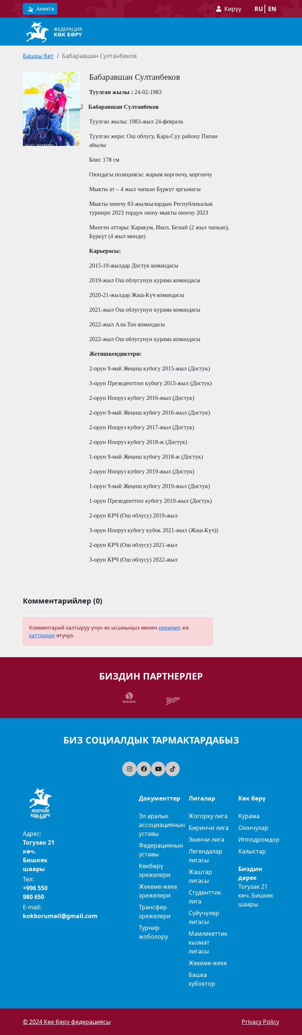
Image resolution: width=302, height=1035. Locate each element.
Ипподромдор (259, 839)
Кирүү (232, 9)
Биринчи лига (209, 828)
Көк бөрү (68, 34)
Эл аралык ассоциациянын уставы (162, 825)
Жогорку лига (208, 816)
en (272, 9)
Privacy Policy (260, 1022)
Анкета (44, 8)
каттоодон (42, 635)
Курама (249, 816)
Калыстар (252, 851)
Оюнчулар (253, 828)
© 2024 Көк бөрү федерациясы (66, 1022)
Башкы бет (38, 56)
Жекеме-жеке (208, 963)
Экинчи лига (206, 839)
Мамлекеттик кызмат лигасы (208, 942)
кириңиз (169, 627)
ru (258, 9)
